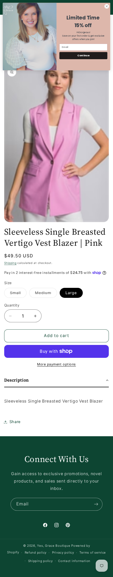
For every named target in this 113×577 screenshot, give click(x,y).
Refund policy (36, 552)
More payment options (56, 364)
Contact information (74, 561)
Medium (46, 294)
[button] (56, 380)
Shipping (10, 263)
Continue (83, 55)
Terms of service (92, 552)
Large (71, 292)
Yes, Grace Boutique (53, 546)
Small (18, 294)
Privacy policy (63, 552)
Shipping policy (40, 561)
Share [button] (15, 421)
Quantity (11, 305)
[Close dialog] (106, 6)
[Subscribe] (96, 504)
